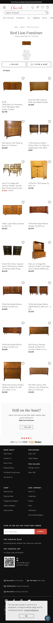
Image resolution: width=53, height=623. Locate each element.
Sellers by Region (9, 506)
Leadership (32, 496)
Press (30, 506)
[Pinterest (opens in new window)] (21, 600)
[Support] (48, 618)
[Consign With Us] (37, 7)
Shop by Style (8, 491)
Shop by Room (8, 510)
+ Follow (13, 64)
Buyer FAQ (31, 454)
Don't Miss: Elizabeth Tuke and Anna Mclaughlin (26, 2)
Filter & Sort (41, 64)
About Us (31, 491)
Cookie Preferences (31, 610)
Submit (40, 531)
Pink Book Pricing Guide (12, 472)
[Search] (46, 13)
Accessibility (8, 477)
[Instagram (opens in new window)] (6, 600)
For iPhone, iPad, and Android (13, 553)
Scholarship (32, 510)
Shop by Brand (8, 496)
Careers (31, 501)
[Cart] (47, 7)
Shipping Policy (9, 468)
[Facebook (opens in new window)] (14, 600)
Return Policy (8, 463)
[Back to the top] (48, 610)
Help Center (8, 454)
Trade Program (33, 458)
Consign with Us (33, 468)
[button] (5, 7)
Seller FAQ (31, 472)
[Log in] (27, 7)
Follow (27, 427)
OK (26, 616)
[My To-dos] (32, 7)
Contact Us (7, 458)
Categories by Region (11, 501)
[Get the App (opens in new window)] (9, 562)
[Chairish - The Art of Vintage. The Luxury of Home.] (17, 7)
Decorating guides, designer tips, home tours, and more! (22, 543)
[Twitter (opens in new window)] (29, 600)
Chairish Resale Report (35, 515)
